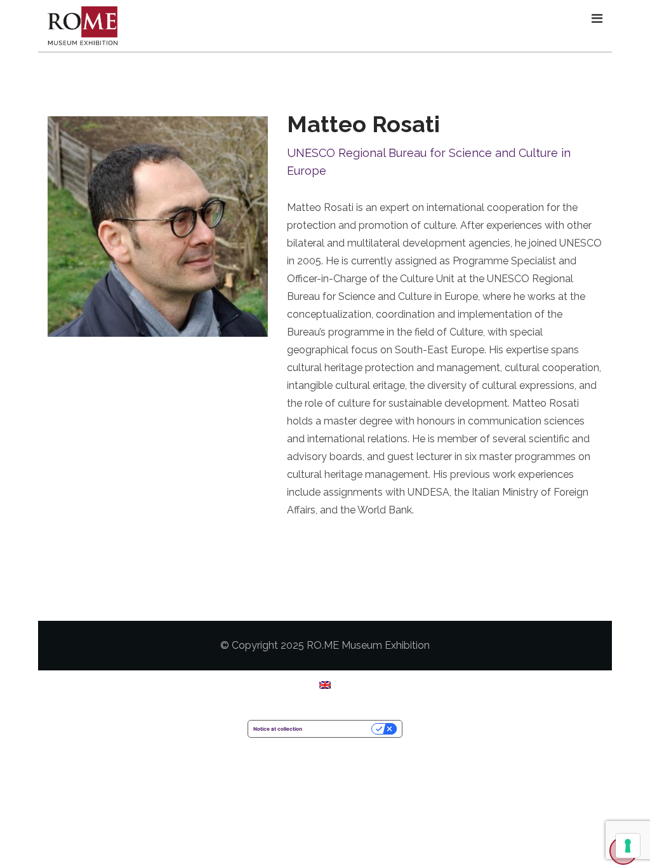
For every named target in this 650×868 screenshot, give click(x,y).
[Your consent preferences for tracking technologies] (628, 846)
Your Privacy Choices (340, 729)
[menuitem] (325, 684)
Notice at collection (277, 729)
